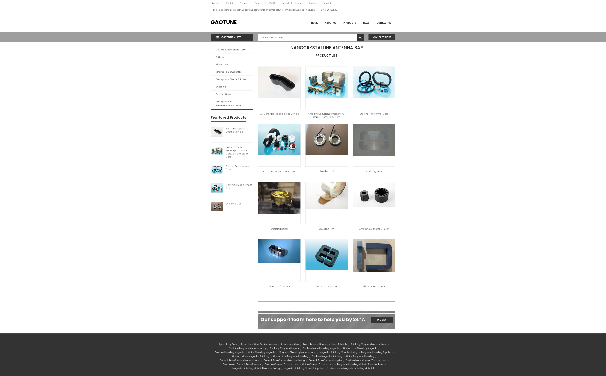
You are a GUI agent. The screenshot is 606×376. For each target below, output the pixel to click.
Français (244, 3)
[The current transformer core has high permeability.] (374, 82)
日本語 (272, 3)
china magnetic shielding (360, 356)
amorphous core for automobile (259, 344)
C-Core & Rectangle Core (231, 49)
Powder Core (223, 94)
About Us (330, 22)
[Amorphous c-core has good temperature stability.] (327, 82)
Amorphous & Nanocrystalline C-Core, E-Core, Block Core (237, 152)
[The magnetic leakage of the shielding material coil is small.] (327, 139)
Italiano (299, 3)
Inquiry (381, 319)
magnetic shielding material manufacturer (360, 364)
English (215, 3)
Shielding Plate (374, 171)
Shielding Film (326, 228)
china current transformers (317, 364)
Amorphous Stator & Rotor (231, 79)
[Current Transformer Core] (217, 169)
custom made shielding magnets (321, 348)
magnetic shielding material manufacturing (256, 368)
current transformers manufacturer (240, 360)
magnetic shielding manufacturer (297, 352)
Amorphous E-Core (327, 286)
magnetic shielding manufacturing (338, 352)
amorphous (309, 344)
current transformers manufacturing (284, 360)
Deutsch (259, 3)
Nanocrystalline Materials (333, 344)
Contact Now (382, 37)
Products (349, 22)
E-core (220, 57)
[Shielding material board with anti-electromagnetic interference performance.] (374, 139)
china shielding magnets (261, 352)
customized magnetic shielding (290, 356)
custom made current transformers (366, 360)
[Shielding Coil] (217, 206)
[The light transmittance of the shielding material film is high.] (327, 195)
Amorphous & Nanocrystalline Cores (228, 103)
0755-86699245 (329, 9)
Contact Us (384, 22)
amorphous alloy (290, 344)
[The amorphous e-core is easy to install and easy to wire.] (327, 254)
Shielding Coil (233, 203)
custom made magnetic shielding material (350, 368)
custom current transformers (281, 364)
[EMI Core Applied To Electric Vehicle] (217, 131)
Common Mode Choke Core (239, 186)
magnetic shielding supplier (376, 352)
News (366, 22)
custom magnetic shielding (327, 356)
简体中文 (230, 3)
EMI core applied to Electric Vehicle (279, 113)
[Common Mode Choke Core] (217, 187)
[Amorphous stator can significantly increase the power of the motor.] (374, 194)
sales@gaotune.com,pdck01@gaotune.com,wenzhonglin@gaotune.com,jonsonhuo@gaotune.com (264, 9)
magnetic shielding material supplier (303, 368)
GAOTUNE (224, 22)
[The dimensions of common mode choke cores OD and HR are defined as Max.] (279, 139)
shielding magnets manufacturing (247, 348)
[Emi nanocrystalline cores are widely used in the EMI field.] (279, 82)
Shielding (221, 86)
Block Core (222, 64)
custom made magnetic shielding (250, 356)
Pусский (285, 3)
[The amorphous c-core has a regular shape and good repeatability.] (279, 250)
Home (314, 22)
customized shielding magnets (360, 348)
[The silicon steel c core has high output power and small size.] (374, 255)
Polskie (312, 3)
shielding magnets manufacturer (369, 344)
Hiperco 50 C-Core (279, 286)
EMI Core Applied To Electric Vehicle (237, 130)
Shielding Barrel (279, 228)
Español (327, 3)
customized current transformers (242, 364)
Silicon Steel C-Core (374, 286)
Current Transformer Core (237, 168)
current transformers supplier (325, 360)
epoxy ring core (228, 344)
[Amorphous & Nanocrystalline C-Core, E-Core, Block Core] (217, 150)
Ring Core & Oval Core (229, 71)
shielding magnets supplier (284, 348)
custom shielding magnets (229, 352)
